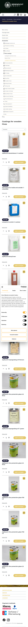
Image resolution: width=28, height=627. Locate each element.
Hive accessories (8, 63)
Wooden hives (8, 80)
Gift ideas (7, 73)
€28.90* (5, 495)
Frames (6, 48)
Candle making (8, 109)
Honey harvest (8, 83)
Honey (4, 114)
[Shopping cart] (25, 15)
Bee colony (5, 29)
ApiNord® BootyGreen (9, 256)
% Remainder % (8, 104)
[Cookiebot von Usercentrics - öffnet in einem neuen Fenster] (21, 287)
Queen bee (5, 35)
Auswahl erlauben (14, 334)
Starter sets (5, 38)
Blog (3, 116)
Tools (6, 101)
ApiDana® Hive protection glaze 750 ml (13, 498)
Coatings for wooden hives (10, 60)
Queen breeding (8, 106)
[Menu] (3, 14)
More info (4, 158)
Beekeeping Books (9, 70)
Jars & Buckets (8, 75)
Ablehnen (14, 339)
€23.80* (5, 426)
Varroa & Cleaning (9, 96)
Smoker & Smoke (9, 91)
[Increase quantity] (9, 162)
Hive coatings (8, 53)
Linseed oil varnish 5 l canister (11, 222)
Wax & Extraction (9, 98)
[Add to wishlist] (24, 134)
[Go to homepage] (14, 5)
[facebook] (4, 620)
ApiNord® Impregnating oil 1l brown (13, 360)
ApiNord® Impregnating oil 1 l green (13, 428)
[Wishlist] (21, 15)
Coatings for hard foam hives (10, 55)
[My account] (18, 14)
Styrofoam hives (8, 93)
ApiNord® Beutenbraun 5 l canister (12, 153)
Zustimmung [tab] (5, 290)
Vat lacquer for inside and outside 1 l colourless (13, 188)
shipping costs (20, 623)
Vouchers (7, 78)
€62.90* (5, 392)
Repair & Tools (7, 58)
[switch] (25, 316)
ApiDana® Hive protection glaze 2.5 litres (13, 395)
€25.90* (5, 185)
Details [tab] (14, 290)
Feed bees (7, 65)
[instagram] (8, 620)
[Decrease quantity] (3, 162)
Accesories (5, 40)
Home (3, 19)
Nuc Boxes (7, 50)
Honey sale (7, 86)
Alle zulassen (14, 330)
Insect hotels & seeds (9, 88)
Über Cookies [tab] (23, 290)
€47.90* (5, 219)
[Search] (15, 14)
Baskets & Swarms (9, 111)
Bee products (8, 68)
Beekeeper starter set (10, 43)
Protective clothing (9, 45)
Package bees (5, 32)
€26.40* (5, 151)
